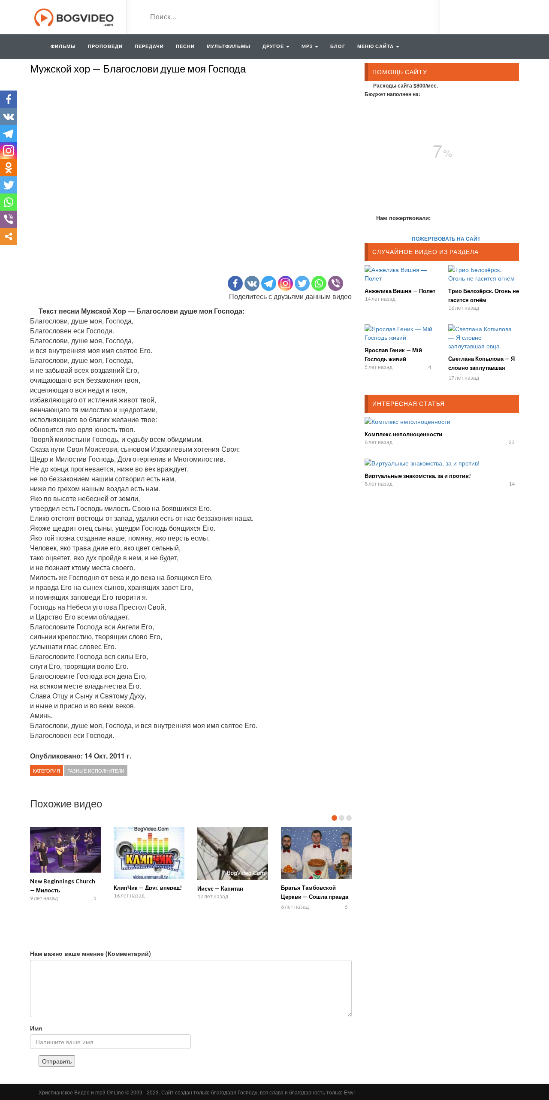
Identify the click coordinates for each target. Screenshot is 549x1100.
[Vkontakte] (251, 283)
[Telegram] (268, 283)
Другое (273, 46)
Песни (185, 46)
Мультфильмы (228, 46)
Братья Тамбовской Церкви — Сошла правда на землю (314, 896)
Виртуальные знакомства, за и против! (418, 475)
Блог (337, 46)
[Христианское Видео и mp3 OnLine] (75, 16)
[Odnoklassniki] (8, 167)
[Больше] (8, 236)
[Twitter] (302, 283)
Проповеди (105, 46)
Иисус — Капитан (220, 888)
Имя (36, 1028)
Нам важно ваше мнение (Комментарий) (90, 953)
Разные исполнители (95, 770)
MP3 (308, 46)
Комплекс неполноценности (403, 434)
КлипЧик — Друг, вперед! (148, 887)
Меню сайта (376, 46)
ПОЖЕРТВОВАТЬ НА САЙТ (446, 238)
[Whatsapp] (318, 283)
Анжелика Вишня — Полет (400, 290)
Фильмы (63, 46)
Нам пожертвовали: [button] (403, 218)
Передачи (149, 46)
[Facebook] (235, 283)
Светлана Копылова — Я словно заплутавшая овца (481, 367)
